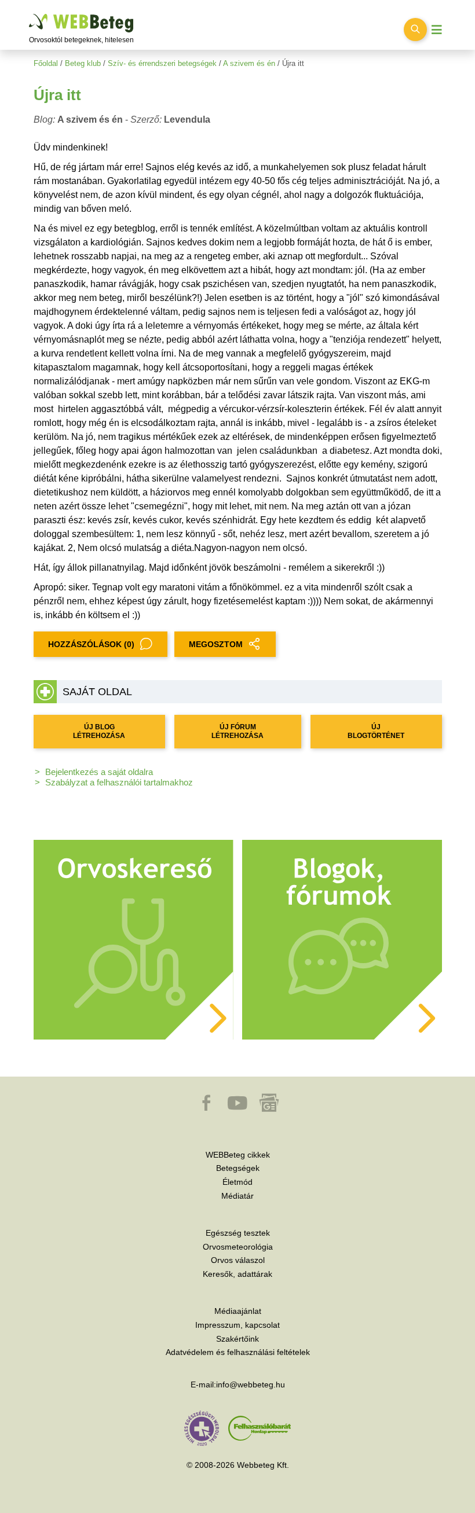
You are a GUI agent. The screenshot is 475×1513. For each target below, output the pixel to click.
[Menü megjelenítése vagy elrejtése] (437, 29)
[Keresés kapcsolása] (415, 29)
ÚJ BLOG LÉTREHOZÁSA (99, 731)
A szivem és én (249, 63)
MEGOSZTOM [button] (216, 644)
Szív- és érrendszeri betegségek (162, 63)
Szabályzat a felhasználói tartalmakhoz (119, 782)
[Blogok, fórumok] (342, 939)
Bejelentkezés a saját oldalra (99, 772)
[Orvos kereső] (133, 939)
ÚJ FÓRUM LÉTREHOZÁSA (237, 731)
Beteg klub (83, 63)
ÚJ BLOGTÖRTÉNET (376, 731)
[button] (207, 1108)
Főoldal (46, 63)
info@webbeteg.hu (250, 1384)
